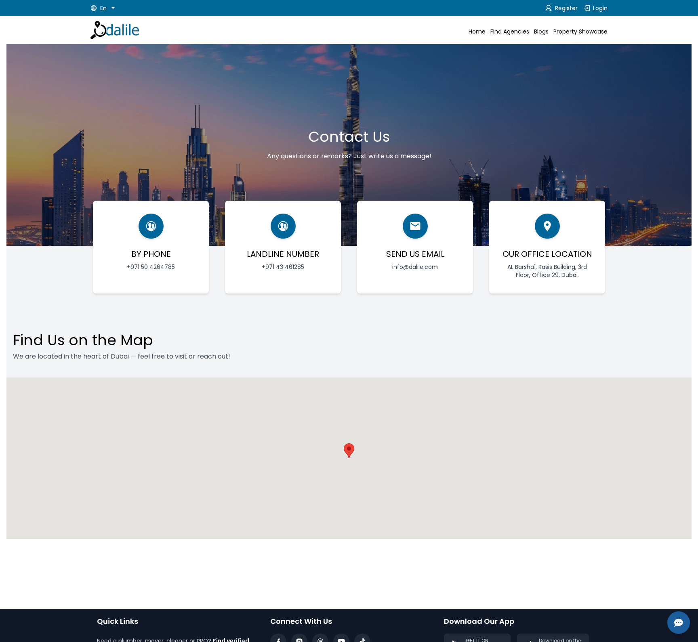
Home (477, 31)
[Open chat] (678, 622)
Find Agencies (509, 31)
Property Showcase (580, 31)
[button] (349, 450)
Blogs (541, 31)
